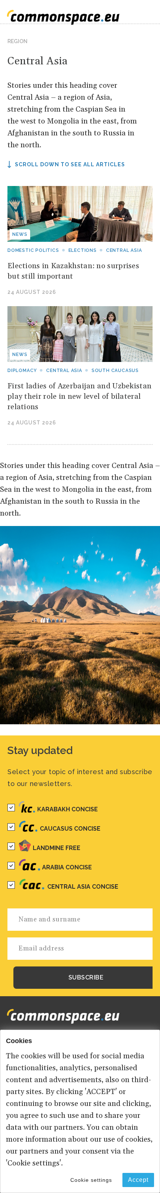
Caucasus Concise (70, 828)
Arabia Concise (67, 867)
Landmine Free (56, 848)
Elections (82, 250)
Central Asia (124, 250)
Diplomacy (22, 370)
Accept (138, 1180)
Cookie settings (91, 1180)
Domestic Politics (33, 250)
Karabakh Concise (67, 809)
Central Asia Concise (82, 886)
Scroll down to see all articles (70, 164)
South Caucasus (115, 370)
